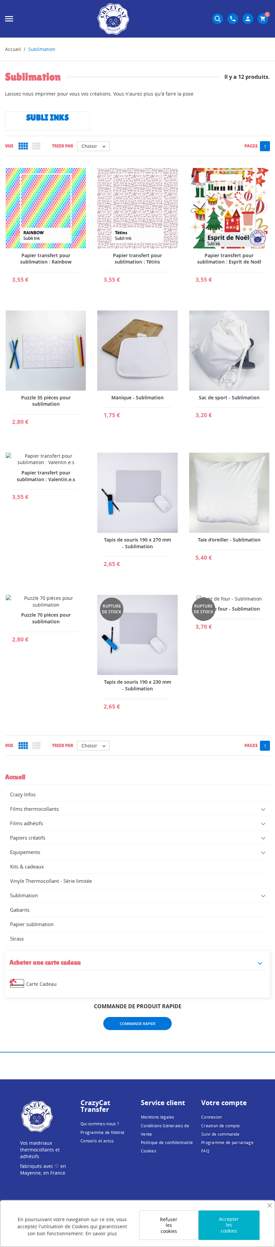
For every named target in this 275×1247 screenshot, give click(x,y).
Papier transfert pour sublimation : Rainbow (45, 258)
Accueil (15, 777)
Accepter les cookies (229, 1225)
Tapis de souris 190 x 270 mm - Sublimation (137, 543)
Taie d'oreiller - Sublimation (229, 539)
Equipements (25, 852)
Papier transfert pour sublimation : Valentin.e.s (46, 476)
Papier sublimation (32, 924)
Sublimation (24, 895)
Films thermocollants (34, 808)
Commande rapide (138, 1023)
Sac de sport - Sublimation (229, 397)
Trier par (62, 146)
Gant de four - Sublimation (229, 609)
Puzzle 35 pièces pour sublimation (46, 400)
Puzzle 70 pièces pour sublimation (46, 618)
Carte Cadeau (41, 984)
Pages (251, 146)
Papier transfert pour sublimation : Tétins (137, 258)
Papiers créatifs (27, 837)
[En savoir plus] (46, 277)
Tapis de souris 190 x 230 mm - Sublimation (137, 685)
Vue (9, 146)
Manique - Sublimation (137, 397)
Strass (17, 938)
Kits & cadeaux (27, 866)
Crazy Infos (23, 794)
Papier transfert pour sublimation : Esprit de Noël (229, 258)
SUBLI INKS (47, 117)
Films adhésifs (26, 823)
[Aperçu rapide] (29, 277)
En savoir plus (101, 1233)
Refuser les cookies (168, 1225)
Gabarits (20, 909)
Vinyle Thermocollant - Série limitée (51, 880)
